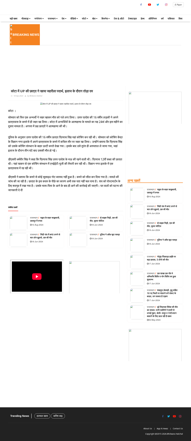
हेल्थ (142, 18)
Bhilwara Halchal (36, 96)
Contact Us (178, 428)
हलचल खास (42, 416)
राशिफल (171, 18)
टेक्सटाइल (132, 18)
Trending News (19, 416)
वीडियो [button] (73, 18)
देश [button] (63, 18)
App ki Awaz (162, 428)
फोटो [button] (84, 18)
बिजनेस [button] (105, 18)
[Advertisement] (92, 66)
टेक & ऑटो (119, 18)
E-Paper (178, 4)
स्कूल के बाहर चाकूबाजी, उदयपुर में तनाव (45, 219)
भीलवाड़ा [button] (25, 18)
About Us (147, 428)
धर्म (162, 18)
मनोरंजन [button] (38, 18)
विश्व (180, 18)
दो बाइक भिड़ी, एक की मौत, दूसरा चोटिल (104, 219)
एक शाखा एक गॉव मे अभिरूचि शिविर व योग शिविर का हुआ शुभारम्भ (161, 276)
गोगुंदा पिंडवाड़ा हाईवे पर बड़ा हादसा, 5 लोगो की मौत (161, 258)
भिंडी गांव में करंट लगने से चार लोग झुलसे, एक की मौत (45, 236)
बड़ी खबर (13, 18)
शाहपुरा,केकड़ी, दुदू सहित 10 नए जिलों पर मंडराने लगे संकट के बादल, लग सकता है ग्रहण (162, 293)
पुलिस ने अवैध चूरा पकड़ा (105, 234)
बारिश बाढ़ (58, 416)
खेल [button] (94, 18)
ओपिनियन (152, 18)
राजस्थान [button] (52, 18)
